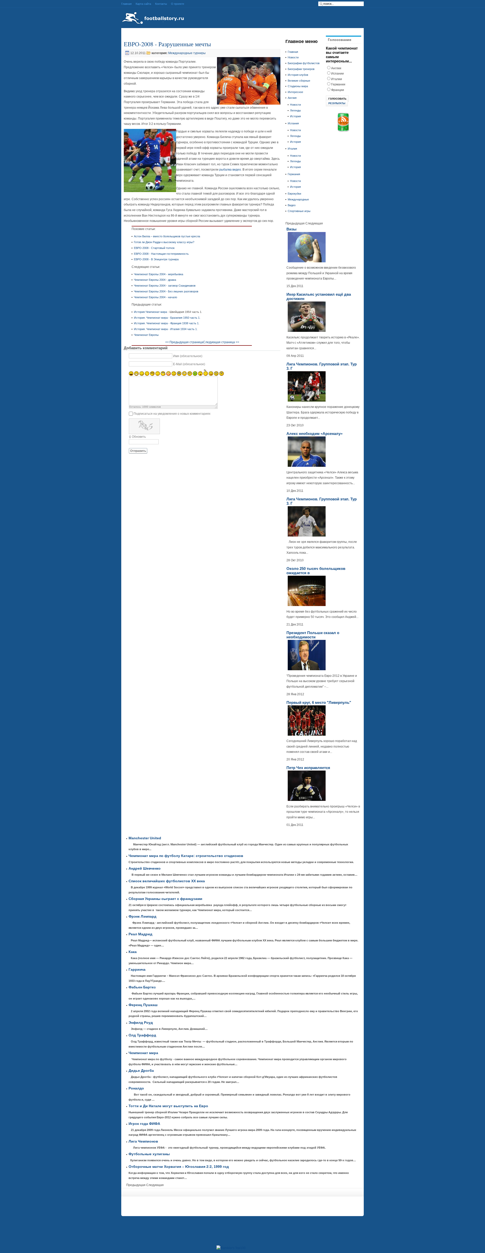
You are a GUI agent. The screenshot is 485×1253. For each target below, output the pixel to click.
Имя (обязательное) (187, 356)
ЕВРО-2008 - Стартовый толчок (154, 247)
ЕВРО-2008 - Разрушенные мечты (167, 44)
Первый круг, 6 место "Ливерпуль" (318, 702)
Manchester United (145, 838)
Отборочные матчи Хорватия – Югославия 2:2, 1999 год (179, 1167)
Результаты (336, 103)
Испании (337, 73)
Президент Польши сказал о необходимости (312, 635)
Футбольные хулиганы (149, 1154)
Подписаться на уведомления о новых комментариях (172, 413)
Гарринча (137, 969)
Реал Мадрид (140, 934)
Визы (291, 229)
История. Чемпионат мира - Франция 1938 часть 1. (166, 323)
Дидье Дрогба (141, 1071)
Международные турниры (187, 53)
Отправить (138, 451)
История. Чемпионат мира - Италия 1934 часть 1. (166, 329)
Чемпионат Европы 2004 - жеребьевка (158, 274)
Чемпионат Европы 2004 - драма (155, 279)
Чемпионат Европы (146, 334)
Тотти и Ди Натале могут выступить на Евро (168, 1106)
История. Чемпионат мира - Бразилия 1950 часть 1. (167, 317)
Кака (133, 952)
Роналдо (136, 1088)
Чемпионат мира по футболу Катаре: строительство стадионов (186, 856)
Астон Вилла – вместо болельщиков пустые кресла (167, 236)
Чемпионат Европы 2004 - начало (155, 297)
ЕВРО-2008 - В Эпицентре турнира (156, 259)
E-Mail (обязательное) (189, 364)
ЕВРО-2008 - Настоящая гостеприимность (161, 253)
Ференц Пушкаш (143, 1005)
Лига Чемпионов (143, 1141)
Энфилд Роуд (141, 1023)
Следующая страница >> (221, 342)
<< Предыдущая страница (184, 342)
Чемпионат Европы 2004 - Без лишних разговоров (166, 291)
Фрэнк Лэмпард (142, 916)
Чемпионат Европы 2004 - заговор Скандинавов (165, 285)
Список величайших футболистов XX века (167, 881)
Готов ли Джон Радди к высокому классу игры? (164, 242)
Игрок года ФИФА (144, 1124)
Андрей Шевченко (145, 868)
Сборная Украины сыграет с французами (165, 899)
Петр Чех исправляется (308, 767)
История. (140, 311)
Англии (336, 68)
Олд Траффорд (142, 1035)
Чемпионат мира (156, 311)
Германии (338, 84)
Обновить (139, 436)
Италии (336, 79)
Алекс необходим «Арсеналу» (314, 433)
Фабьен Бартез (142, 987)
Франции (337, 90)
